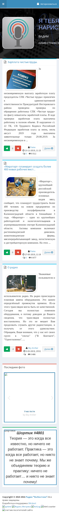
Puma (32, 147)
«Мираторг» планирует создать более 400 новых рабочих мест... (27, 168)
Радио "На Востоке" (36, 496)
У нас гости (29, 411)
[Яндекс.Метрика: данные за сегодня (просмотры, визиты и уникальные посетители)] (21, 506)
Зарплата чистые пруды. (22, 62)
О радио (13, 267)
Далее (47, 148)
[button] (3, 4)
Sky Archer (33, 348)
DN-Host (32, 503)
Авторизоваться (48, 4)
